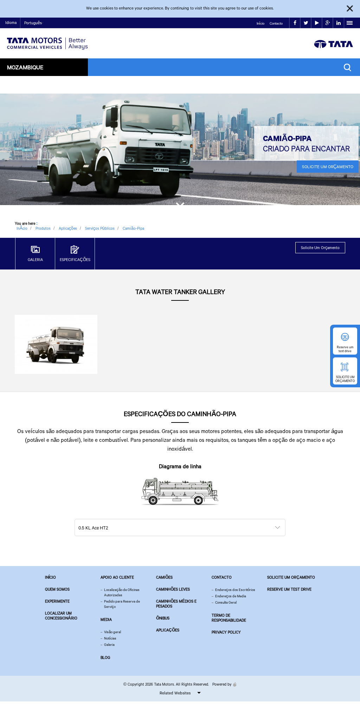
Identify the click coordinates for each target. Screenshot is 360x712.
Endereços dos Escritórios (235, 589)
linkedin (338, 23)
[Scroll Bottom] (180, 207)
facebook (294, 23)
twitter (305, 23)
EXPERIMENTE (57, 601)
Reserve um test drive (289, 589)
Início (260, 23)
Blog (105, 657)
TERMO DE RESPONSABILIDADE (229, 618)
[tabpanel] (180, 149)
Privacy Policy (226, 632)
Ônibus (162, 618)
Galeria (109, 644)
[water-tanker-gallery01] (56, 344)
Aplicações (167, 630)
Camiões (164, 577)
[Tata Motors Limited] (47, 39)
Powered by (221, 684)
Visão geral (112, 632)
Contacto (276, 23)
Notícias (110, 638)
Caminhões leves (173, 589)
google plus (327, 23)
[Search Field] (349, 67)
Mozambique (25, 67)
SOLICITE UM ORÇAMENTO (291, 577)
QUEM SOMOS (57, 589)
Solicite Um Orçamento (327, 166)
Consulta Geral (226, 602)
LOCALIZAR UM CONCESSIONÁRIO (61, 616)
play (316, 23)
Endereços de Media (230, 596)
